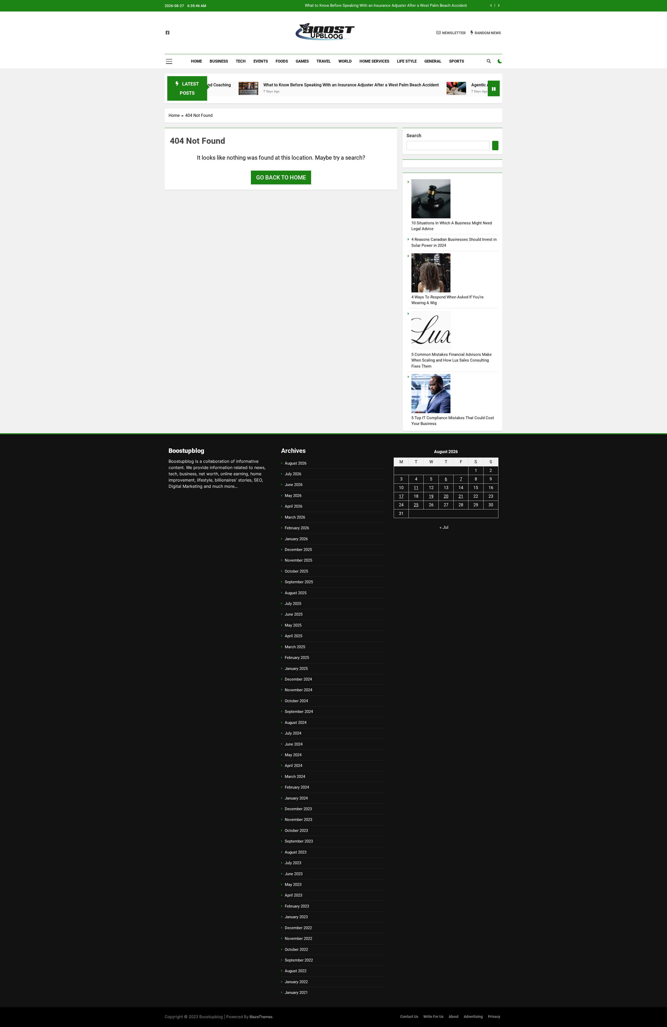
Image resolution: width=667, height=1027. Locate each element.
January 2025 (296, 668)
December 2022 (298, 928)
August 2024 (295, 722)
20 (446, 496)
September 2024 (299, 711)
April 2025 (293, 636)
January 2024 (296, 798)
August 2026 (295, 463)
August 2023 (295, 852)
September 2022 (299, 960)
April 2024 (293, 765)
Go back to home (281, 177)
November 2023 (298, 819)
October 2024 (296, 701)
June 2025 (293, 614)
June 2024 (293, 744)
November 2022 (298, 938)
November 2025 (298, 560)
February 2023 (297, 906)
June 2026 (293, 484)
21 (461, 496)
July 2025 (293, 603)
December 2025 (298, 549)
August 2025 (295, 593)
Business (219, 61)
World (345, 61)
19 (431, 496)
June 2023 (293, 874)
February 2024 (297, 787)
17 (401, 496)
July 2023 (293, 863)
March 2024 (295, 776)
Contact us (409, 1016)
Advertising (473, 1016)
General (432, 61)
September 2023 (299, 841)
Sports (456, 61)
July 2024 (293, 733)
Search (413, 135)
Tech (241, 61)
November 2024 (298, 690)
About (454, 1016)
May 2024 (293, 755)
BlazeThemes (261, 1016)
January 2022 (296, 982)
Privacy (494, 1016)
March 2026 (295, 517)
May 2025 (293, 625)
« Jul (444, 527)
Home (196, 61)
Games (302, 61)
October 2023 (296, 830)
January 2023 (296, 917)
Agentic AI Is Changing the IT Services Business (425, 6)
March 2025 (295, 647)
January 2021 (296, 992)
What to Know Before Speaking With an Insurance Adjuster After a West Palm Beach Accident (317, 84)
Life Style (407, 61)
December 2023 (298, 809)
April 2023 (293, 895)
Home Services (374, 61)
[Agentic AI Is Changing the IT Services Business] (423, 88)
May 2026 (293, 495)
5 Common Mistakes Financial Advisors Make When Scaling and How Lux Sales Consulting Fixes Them (451, 360)
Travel (324, 61)
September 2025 (299, 582)
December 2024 (298, 679)
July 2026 (293, 474)
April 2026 (293, 506)
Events (261, 61)
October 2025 (296, 571)
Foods (282, 61)
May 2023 (293, 884)
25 (416, 504)
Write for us (433, 1016)
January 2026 (296, 539)
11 (416, 487)
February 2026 (297, 528)
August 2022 (295, 971)
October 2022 (296, 949)
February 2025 (297, 657)
